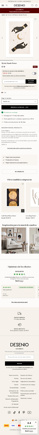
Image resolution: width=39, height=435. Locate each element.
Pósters (10, 15)
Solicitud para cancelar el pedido (28, 394)
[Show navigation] (3, 5)
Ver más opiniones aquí (19, 302)
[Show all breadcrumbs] (3, 15)
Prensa (16, 378)
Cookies (23, 388)
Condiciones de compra (28, 384)
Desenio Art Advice (26, 375)
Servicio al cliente (26, 378)
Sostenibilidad (14, 388)
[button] (29, 427)
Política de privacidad (22, 86)
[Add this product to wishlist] (35, 19)
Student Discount (13, 396)
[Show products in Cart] (36, 5)
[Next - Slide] (36, 37)
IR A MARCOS (19, 171)
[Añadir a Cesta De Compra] (22, 210)
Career (16, 384)
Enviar (19, 363)
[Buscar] (7, 5)
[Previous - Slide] (2, 37)
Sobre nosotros (13, 375)
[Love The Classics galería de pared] (14, 240)
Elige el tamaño (6, 98)
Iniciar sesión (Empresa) (11, 407)
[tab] (6, 59)
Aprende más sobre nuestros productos (19, 148)
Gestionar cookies (26, 398)
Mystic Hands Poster (20, 15)
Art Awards (15, 404)
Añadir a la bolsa (19, 107)
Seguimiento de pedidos (28, 381)
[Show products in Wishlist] (32, 5)
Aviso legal (15, 381)
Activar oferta (31, 81)
